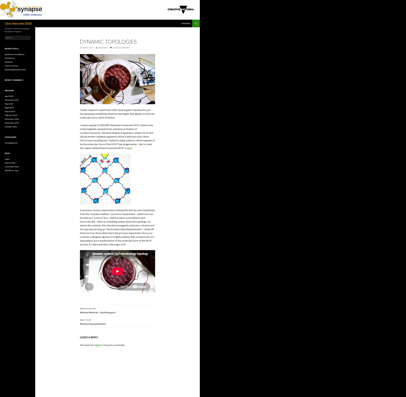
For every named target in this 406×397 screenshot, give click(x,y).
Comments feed (12, 166)
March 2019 (10, 111)
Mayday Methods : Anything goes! (98, 310)
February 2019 (11, 115)
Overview (185, 23)
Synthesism (10, 58)
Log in (7, 159)
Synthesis (9, 62)
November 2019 (12, 100)
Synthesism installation (14, 54)
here (129, 147)
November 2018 (12, 123)
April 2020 (9, 96)
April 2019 (9, 107)
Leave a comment (121, 47)
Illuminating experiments (93, 322)
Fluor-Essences (11, 66)
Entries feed (10, 163)
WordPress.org (11, 170)
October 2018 (11, 126)
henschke (103, 47)
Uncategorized (11, 143)
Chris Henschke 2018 (18, 23)
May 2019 (9, 104)
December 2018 (12, 119)
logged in (99, 344)
